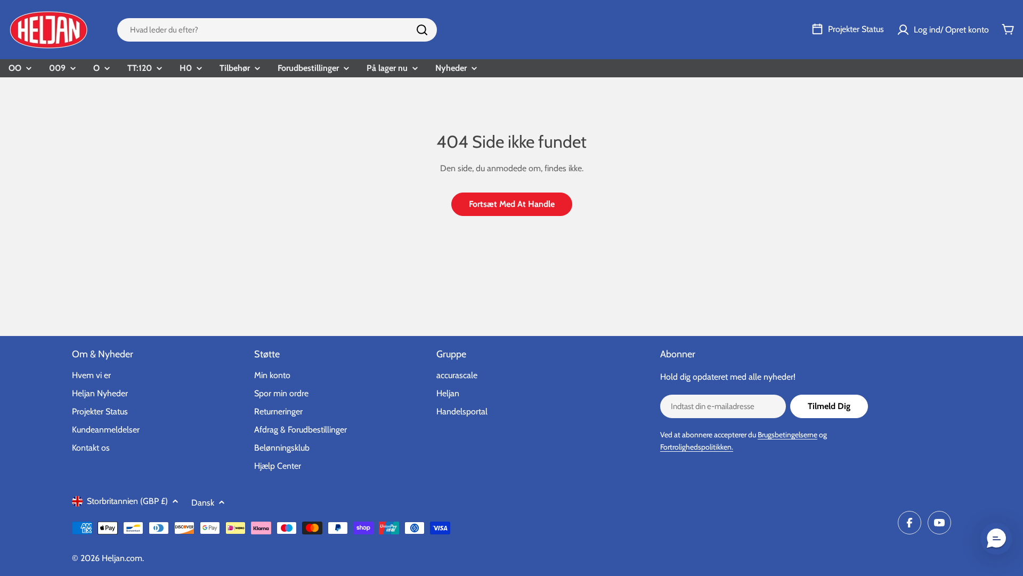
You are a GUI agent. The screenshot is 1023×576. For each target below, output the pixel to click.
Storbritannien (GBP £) (127, 501)
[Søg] (422, 29)
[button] (996, 539)
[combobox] (277, 30)
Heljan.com (122, 558)
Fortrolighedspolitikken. (696, 447)
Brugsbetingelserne (787, 434)
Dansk (202, 503)
